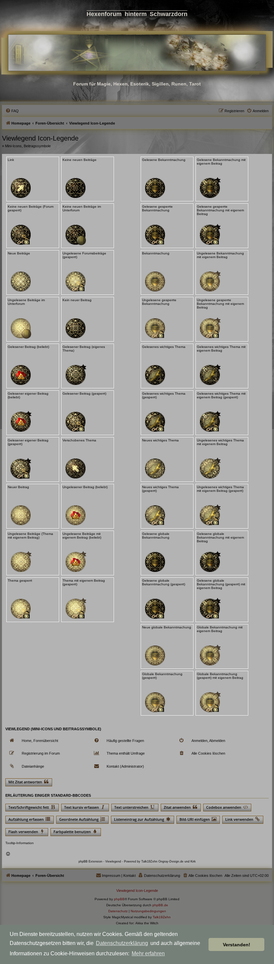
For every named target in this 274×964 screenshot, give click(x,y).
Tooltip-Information (19, 843)
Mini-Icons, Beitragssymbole (28, 146)
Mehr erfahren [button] (148, 953)
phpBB (119, 899)
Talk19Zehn (162, 917)
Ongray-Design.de (170, 861)
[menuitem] (12, 111)
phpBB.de (160, 905)
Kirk (193, 861)
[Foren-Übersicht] (137, 53)
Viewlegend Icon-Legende (137, 891)
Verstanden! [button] (236, 944)
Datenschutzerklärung (122, 943)
